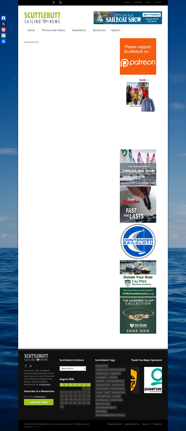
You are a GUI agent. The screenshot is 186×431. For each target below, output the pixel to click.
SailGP (107, 392)
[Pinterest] (3, 30)
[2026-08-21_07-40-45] (128, 23)
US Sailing (116, 396)
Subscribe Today (38, 402)
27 (75, 403)
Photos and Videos (53, 30)
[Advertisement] (138, 130)
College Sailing (102, 373)
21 (80, 399)
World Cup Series (103, 404)
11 (66, 396)
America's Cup (101, 366)
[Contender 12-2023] (138, 259)
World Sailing (101, 411)
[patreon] (138, 74)
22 (84, 399)
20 (75, 399)
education (113, 377)
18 (66, 399)
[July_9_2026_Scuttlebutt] (138, 296)
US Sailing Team (102, 400)
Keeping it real (118, 385)
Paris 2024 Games (117, 388)
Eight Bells (100, 381)
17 (62, 399)
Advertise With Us (132, 424)
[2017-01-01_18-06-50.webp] (146, 380)
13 (75, 396)
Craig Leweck (115, 373)
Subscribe (138, 2)
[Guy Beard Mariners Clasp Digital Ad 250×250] (138, 333)
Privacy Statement (114, 424)
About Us (146, 424)
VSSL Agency (37, 426)
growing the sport (103, 385)
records (99, 392)
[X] (3, 24)
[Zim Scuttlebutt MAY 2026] (138, 185)
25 (66, 403)
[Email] (3, 35)
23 (88, 399)
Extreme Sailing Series (115, 381)
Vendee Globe (116, 400)
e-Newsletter (45, 384)
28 (80, 403)
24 (62, 403)
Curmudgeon (101, 377)
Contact (158, 2)
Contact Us (157, 424)
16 (88, 396)
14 (80, 396)
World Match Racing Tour (106, 407)
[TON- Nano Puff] (138, 111)
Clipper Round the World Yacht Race (110, 370)
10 (62, 396)
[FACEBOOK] (54, 3)
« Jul (61, 410)
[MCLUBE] (138, 222)
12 (71, 396)
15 (84, 396)
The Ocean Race (118, 392)
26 (71, 403)
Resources (99, 30)
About (127, 2)
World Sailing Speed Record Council (110, 415)
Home (31, 30)
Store (148, 2)
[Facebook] (3, 18)
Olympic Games (102, 388)
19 (71, 399)
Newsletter (79, 30)
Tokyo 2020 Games (103, 396)
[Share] (3, 41)
